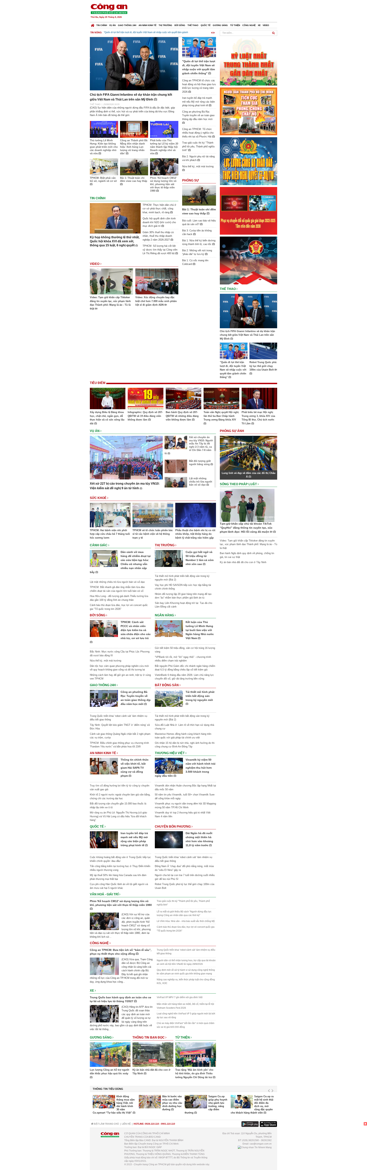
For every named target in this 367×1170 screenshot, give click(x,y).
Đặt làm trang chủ (106, 1124)
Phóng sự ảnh (232, 431)
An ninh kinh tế (147, 25)
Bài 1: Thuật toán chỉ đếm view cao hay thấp (133, 179)
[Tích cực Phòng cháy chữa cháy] (248, 111)
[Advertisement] (207, 11)
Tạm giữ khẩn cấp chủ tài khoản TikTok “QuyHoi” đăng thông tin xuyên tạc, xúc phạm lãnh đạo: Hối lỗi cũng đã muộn (246, 527)
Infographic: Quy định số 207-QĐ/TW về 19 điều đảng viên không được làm (145, 416)
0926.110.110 (152, 1124)
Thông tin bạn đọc (148, 1037)
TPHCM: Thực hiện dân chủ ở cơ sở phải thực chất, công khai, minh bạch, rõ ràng (159, 208)
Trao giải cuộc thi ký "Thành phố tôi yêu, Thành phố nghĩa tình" (198, 146)
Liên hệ (126, 1124)
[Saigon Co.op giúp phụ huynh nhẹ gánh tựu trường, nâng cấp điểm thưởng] (196, 1101)
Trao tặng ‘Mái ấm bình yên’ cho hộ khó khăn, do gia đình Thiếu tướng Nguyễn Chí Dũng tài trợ (194, 1073)
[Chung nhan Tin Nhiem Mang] (255, 1147)
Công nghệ (249, 25)
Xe (259, 25)
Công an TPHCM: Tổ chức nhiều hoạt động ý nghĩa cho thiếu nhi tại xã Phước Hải (198, 133)
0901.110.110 (168, 1124)
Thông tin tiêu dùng (108, 1088)
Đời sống (180, 25)
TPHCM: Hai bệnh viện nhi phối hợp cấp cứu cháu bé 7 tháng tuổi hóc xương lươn (110, 534)
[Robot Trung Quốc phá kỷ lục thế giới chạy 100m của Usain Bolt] (263, 351)
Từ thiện (235, 25)
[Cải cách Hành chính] (248, 260)
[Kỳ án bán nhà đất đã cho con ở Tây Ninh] (152, 1055)
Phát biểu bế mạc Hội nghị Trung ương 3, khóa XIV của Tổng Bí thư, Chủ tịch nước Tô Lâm (258, 418)
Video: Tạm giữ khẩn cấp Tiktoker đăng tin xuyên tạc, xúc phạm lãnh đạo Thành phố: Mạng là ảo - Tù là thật (110, 303)
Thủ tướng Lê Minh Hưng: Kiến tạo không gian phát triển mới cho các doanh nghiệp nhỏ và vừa (104, 147)
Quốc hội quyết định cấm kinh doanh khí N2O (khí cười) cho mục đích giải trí (159, 222)
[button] (212, 32)
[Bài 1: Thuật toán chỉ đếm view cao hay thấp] (199, 195)
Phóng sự (190, 180)
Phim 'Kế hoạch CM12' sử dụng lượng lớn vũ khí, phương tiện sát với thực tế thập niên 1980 (163, 184)
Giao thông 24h (127, 25)
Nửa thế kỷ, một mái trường (105, 660)
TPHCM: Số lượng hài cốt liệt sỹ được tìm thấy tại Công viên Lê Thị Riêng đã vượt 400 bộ (160, 249)
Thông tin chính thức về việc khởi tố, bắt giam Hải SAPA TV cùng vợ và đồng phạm (135, 767)
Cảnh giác (99, 545)
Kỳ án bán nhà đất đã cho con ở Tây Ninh (151, 1071)
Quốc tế (205, 25)
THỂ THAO (95, 104)
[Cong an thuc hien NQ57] (248, 160)
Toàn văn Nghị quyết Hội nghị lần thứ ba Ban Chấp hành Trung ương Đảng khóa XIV (221, 416)
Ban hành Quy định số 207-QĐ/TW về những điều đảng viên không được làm (182, 416)
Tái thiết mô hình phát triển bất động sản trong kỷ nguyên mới (200, 695)
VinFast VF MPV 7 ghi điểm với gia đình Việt (179, 997)
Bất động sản (167, 685)
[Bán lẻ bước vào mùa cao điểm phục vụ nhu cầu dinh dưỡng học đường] (150, 1101)
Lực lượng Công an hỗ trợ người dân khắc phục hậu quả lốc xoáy (109, 1071)
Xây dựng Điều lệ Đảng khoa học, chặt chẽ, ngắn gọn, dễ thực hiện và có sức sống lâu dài (107, 418)
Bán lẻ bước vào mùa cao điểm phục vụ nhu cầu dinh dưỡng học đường (172, 1103)
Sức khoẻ (98, 498)
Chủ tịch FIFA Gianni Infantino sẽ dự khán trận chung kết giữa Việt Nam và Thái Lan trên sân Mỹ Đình (247, 335)
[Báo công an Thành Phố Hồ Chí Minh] (109, 8)
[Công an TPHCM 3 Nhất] (248, 61)
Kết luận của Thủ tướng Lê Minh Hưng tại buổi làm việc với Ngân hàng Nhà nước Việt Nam (200, 630)
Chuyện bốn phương (173, 826)
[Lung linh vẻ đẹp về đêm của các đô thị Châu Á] (248, 452)
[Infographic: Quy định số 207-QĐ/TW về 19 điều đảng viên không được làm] (145, 399)
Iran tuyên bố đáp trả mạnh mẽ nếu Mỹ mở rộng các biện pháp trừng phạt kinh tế (198, 101)
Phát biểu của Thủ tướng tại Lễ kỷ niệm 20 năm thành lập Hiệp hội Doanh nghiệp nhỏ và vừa (164, 147)
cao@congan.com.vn (261, 1143)
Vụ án (112, 25)
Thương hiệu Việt (170, 753)
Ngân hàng (165, 615)
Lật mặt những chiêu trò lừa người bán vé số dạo (200, 481)
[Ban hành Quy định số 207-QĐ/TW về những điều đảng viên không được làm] (183, 399)
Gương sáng (220, 25)
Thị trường (165, 25)
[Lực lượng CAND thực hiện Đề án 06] (248, 210)
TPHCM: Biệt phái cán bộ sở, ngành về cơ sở (103, 179)
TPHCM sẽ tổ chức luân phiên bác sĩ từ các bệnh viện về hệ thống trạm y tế (152, 534)
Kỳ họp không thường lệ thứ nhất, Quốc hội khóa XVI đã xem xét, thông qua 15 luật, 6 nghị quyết (115, 241)
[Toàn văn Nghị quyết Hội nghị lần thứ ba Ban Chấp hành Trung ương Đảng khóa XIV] (221, 399)
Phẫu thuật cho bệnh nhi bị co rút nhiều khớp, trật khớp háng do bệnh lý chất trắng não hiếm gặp (195, 534)
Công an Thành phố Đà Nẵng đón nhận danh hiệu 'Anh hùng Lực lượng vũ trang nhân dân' (133, 147)
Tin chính (101, 25)
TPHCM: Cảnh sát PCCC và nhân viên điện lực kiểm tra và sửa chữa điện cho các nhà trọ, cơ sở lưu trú (136, 630)
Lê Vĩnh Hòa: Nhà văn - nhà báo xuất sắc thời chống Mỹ (186, 921)
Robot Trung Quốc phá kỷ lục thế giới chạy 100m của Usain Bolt (262, 366)
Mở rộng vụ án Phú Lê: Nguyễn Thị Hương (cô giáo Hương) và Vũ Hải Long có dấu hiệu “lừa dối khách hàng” (118, 816)
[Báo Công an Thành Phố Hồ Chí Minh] (92, 24)
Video (266, 25)
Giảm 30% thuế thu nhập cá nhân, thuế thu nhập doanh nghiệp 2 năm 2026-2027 (158, 236)
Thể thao (193, 25)
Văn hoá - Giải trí (104, 894)
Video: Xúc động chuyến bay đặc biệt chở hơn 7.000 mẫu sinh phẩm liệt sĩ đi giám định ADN (156, 301)
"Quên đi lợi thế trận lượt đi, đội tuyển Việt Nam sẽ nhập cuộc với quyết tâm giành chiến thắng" (233, 370)
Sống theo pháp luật (239, 484)
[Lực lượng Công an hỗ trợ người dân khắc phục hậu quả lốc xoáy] (110, 1055)
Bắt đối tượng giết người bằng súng (200, 463)
